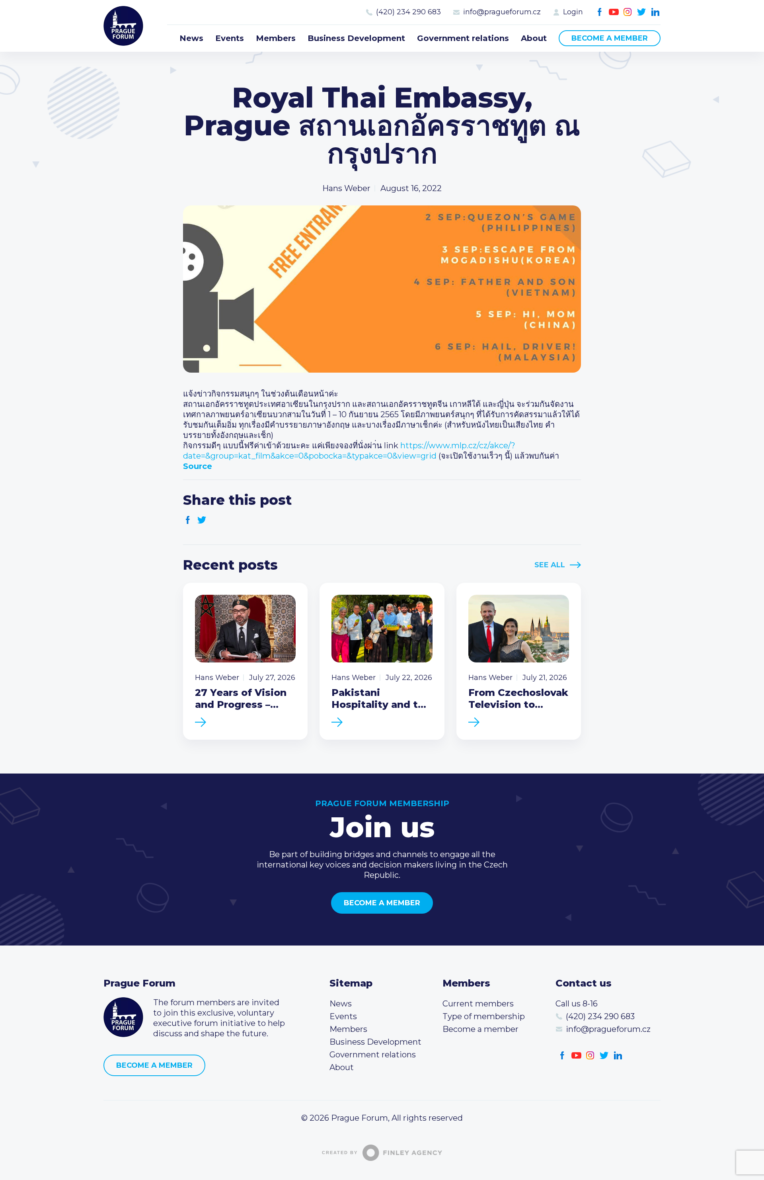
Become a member (609, 38)
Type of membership (483, 1016)
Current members (478, 1003)
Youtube (614, 12)
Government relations (463, 38)
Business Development (356, 38)
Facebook (600, 12)
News (191, 38)
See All (549, 565)
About (534, 38)
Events (229, 38)
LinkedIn (656, 12)
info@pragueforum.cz (502, 12)
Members (276, 38)
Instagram (628, 12)
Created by (340, 1152)
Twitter (642, 12)
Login (573, 12)
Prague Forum (123, 26)
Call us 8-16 (576, 1003)
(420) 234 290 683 (408, 12)
